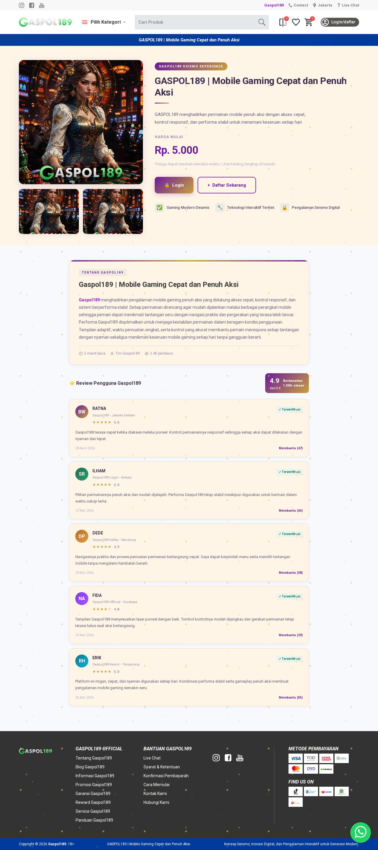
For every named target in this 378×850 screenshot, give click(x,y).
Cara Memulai (157, 784)
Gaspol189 (274, 5)
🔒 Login (174, 185)
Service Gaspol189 (93, 811)
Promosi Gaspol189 (94, 784)
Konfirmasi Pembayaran (166, 775)
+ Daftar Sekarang (227, 185)
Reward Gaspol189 (93, 802)
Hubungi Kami (156, 802)
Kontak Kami (155, 793)
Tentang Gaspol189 (94, 758)
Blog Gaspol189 (90, 767)
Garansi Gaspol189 (93, 793)
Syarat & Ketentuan (162, 767)
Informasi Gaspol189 (95, 775)
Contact (301, 5)
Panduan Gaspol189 (94, 820)
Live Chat (152, 758)
